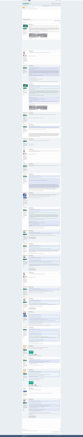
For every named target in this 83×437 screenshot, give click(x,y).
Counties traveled (30, 38)
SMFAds (22, 436)
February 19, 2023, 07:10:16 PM (31, 51)
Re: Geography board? (31, 65)
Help (55, 435)
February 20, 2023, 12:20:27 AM (31, 174)
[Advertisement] (41, 14)
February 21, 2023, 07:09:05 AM (31, 312)
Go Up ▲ (60, 435)
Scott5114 (25, 272)
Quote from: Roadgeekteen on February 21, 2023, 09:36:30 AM (35, 371)
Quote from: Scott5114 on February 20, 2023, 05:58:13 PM (35, 288)
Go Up (23, 429)
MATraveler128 (25, 138)
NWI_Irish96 (25, 230)
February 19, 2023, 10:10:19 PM (31, 164)
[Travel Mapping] (23, 409)
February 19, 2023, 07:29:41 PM (31, 113)
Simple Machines (26, 435)
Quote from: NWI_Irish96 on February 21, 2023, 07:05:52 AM (35, 314)
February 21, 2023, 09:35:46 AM (31, 346)
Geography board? (30, 24)
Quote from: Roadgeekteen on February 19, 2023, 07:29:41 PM (35, 126)
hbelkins (25, 192)
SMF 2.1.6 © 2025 (23, 435)
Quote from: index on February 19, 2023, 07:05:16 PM (34, 67)
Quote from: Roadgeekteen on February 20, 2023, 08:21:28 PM (35, 300)
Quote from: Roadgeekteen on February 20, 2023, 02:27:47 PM (35, 257)
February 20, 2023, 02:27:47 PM (31, 244)
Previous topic (56, 20)
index (24, 24)
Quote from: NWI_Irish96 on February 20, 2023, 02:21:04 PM (35, 245)
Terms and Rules (57, 435)
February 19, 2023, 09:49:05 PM (31, 139)
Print (59, 22)
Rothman (25, 311)
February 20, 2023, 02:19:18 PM (31, 208)
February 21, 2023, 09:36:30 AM (31, 358)
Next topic (59, 20)
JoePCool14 (25, 345)
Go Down (23, 22)
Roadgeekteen (25, 112)
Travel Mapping (30, 355)
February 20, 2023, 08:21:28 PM (31, 287)
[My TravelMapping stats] (23, 355)
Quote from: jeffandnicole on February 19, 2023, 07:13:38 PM (35, 85)
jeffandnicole (25, 65)
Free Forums (25, 436)
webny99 (25, 124)
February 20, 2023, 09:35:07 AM (31, 193)
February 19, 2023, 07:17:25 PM (31, 84)
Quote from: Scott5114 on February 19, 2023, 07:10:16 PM (35, 232)
